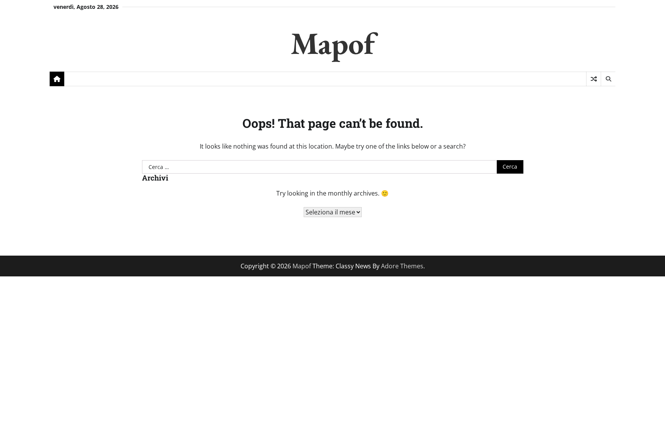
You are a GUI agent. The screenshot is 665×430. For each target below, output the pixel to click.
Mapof (333, 43)
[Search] (608, 79)
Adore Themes (402, 266)
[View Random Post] (593, 79)
